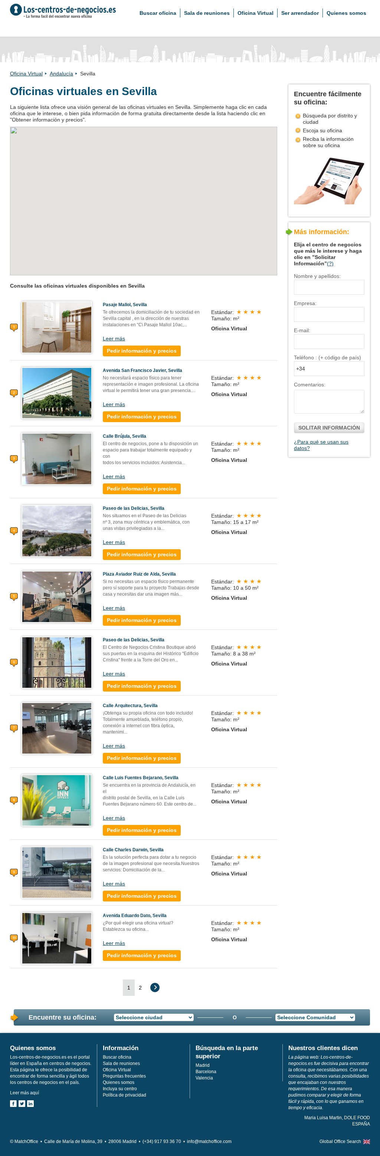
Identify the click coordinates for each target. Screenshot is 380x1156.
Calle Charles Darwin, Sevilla (133, 849)
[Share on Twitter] (22, 1103)
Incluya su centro (120, 1088)
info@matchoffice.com (209, 1141)
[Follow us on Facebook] (13, 1103)
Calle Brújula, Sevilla (124, 436)
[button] (150, 187)
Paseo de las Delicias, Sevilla (133, 508)
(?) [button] (330, 263)
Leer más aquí (24, 1092)
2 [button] (140, 988)
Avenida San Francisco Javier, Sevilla (142, 370)
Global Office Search (340, 1141)
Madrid (203, 1065)
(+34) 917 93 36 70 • (164, 1141)
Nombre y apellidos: (317, 276)
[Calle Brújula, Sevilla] (57, 459)
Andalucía (61, 74)
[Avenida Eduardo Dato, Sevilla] (57, 938)
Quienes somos (346, 13)
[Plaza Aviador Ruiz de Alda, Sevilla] (57, 596)
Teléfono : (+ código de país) (327, 357)
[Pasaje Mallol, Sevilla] (57, 327)
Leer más (114, 338)
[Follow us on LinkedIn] (30, 1103)
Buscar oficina (158, 13)
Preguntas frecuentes (124, 1076)
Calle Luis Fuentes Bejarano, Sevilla (140, 777)
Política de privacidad (124, 1095)
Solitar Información (329, 428)
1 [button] (128, 988)
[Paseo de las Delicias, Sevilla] (57, 531)
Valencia (204, 1078)
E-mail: (302, 330)
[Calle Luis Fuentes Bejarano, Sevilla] (57, 800)
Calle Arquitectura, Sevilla (130, 705)
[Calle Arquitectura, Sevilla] (57, 728)
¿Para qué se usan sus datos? (321, 445)
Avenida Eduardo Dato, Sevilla (135, 915)
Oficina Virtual (255, 13)
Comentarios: (309, 384)
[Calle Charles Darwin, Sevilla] (57, 872)
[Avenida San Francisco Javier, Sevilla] (57, 393)
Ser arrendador (300, 13)
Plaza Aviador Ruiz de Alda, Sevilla (139, 574)
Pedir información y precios (142, 351)
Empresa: (305, 303)
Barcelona (206, 1071)
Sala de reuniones (207, 13)
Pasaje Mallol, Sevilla (125, 304)
